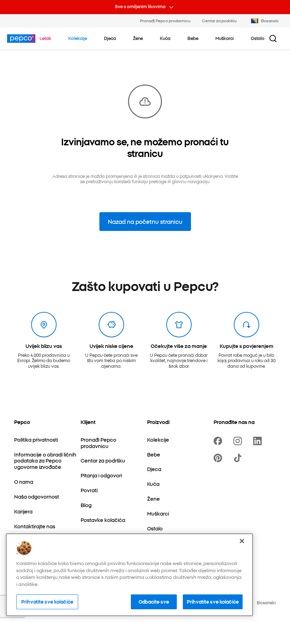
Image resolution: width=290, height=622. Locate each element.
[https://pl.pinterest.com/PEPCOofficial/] (219, 458)
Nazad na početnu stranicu (145, 221)
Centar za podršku (219, 20)
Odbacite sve (154, 601)
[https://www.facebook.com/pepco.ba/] (219, 441)
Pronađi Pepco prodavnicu (165, 20)
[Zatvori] (242, 541)
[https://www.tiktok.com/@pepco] (239, 458)
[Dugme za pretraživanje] (273, 38)
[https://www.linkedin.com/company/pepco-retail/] (259, 441)
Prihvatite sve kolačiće (47, 601)
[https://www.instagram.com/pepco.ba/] (239, 441)
